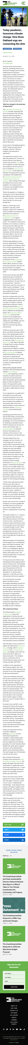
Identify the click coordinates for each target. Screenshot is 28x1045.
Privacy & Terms (14, 1042)
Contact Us (14, 1010)
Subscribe (14, 987)
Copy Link (7, 824)
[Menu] (23, 3)
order (17, 163)
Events (14, 1017)
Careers (14, 1020)
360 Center (14, 1015)
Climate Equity (7, 48)
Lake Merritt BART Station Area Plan (12, 261)
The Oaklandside (8, 63)
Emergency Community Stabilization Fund (10, 217)
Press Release (17, 48)
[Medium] (21, 1029)
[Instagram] (3, 1029)
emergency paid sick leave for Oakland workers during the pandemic (12, 179)
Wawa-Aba (12, 734)
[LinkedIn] (13, 1029)
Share (6, 835)
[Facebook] (10, 1029)
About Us (14, 1006)
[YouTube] (17, 1029)
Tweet (6, 830)
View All (6, 856)
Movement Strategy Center (12, 613)
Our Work (14, 1013)
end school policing (10, 352)
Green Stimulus (17, 463)
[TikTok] (24, 1029)
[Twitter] (7, 1029)
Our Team (14, 1008)
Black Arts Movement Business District (13, 308)
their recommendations (12, 428)
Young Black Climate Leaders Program (13, 760)
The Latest (14, 1022)
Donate (14, 1024)
